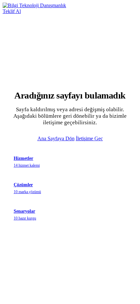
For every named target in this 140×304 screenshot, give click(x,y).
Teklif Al (12, 11)
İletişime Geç (89, 138)
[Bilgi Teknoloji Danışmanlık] (34, 5)
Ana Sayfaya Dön (56, 138)
